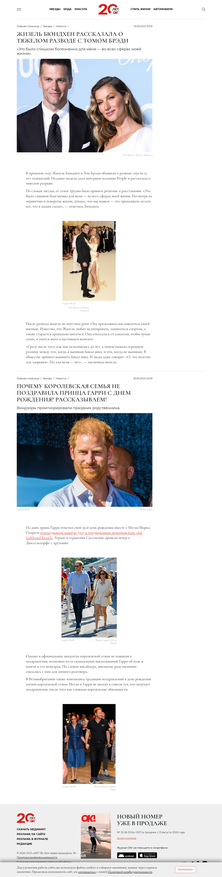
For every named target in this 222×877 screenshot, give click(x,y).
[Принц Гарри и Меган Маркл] (89, 597)
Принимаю (185, 869)
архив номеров (126, 838)
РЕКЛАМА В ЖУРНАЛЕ (32, 839)
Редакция (24, 843)
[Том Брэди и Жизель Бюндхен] (89, 261)
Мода (67, 9)
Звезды (54, 9)
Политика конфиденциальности (37, 857)
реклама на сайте (31, 834)
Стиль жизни (140, 9)
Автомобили (163, 9)
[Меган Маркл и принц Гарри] (89, 744)
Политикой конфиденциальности (130, 872)
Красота (81, 9)
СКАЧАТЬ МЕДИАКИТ (31, 829)
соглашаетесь (87, 872)
